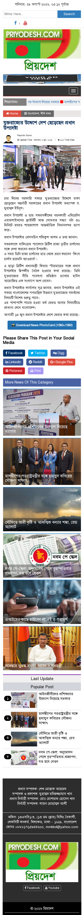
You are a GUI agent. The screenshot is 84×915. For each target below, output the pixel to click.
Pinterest (15, 371)
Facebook (15, 353)
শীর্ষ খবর (46, 113)
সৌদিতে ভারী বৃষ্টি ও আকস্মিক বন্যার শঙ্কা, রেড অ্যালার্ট (41, 524)
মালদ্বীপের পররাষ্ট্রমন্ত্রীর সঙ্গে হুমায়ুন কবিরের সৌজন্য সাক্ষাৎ (38, 478)
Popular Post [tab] (42, 686)
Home (13, 113)
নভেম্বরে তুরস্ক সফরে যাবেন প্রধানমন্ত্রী (33, 665)
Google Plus (64, 362)
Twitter (39, 353)
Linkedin (14, 362)
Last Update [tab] (42, 678)
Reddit (37, 362)
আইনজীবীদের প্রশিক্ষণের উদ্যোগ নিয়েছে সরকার (36, 429)
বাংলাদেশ (33, 113)
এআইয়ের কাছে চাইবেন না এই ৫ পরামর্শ (36, 619)
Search (69, 14)
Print (37, 371)
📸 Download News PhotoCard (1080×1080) (42, 325)
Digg (60, 353)
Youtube (53, 888)
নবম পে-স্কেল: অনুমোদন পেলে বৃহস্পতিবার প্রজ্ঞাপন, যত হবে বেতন (38, 571)
